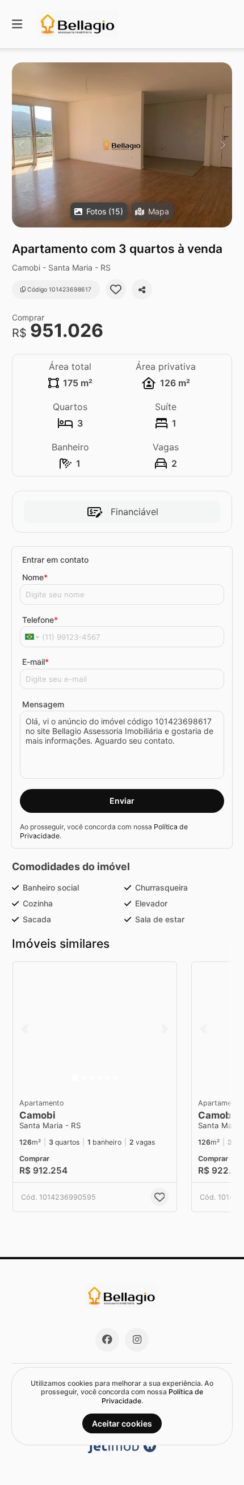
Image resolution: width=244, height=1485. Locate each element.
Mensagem (43, 704)
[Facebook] (107, 1340)
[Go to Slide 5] (107, 1077)
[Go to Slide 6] (115, 1077)
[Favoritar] (116, 289)
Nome (35, 577)
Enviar (122, 800)
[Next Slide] (222, 144)
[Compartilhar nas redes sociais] (142, 289)
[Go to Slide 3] (91, 1077)
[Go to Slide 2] (83, 1077)
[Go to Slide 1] (74, 1077)
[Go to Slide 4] (99, 1077)
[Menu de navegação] (17, 24)
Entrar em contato (55, 559)
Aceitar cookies (122, 1423)
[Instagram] (137, 1340)
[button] (122, 144)
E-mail (35, 661)
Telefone (40, 620)
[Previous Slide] (21, 144)
